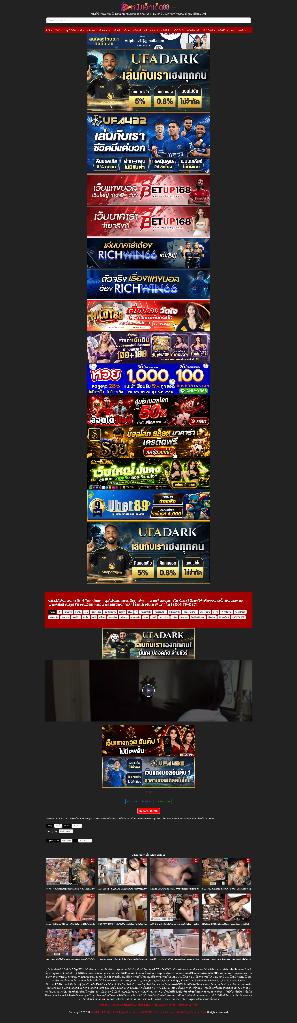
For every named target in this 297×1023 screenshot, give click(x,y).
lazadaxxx (66, 840)
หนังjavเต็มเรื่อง (190, 612)
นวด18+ (76, 617)
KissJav (211, 617)
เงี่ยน (130, 612)
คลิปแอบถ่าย (104, 30)
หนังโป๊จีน (165, 30)
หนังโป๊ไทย (223, 30)
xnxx (146, 617)
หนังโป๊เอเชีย (208, 30)
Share (133, 801)
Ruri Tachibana (197, 617)
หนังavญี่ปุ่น (205, 612)
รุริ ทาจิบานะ (226, 612)
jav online (164, 617)
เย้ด (86, 612)
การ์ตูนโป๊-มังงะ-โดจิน (73, 30)
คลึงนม (102, 617)
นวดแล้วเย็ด (240, 612)
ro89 (154, 617)
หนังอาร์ (154, 30)
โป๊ (59, 612)
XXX (57, 30)
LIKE (149, 792)
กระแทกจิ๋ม (135, 617)
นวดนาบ (65, 617)
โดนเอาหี (68, 612)
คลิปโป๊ (117, 30)
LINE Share (163, 801)
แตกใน (78, 612)
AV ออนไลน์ (224, 617)
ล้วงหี (215, 612)
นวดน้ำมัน (54, 617)
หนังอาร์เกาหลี (140, 30)
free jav (184, 617)
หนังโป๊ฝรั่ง (178, 30)
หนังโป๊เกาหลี (193, 30)
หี (136, 612)
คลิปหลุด (91, 30)
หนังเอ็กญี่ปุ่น (146, 612)
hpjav (174, 617)
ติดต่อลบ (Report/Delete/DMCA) (118, 1004)
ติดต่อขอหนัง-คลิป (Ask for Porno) (157, 1004)
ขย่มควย (124, 617)
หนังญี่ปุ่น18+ (160, 612)
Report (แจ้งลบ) (148, 810)
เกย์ (233, 30)
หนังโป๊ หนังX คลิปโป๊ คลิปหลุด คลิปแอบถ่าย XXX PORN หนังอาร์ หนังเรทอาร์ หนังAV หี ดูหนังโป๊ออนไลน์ (148, 1012)
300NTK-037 (238, 617)
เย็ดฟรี (122, 612)
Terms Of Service (187, 1004)
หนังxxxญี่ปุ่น (174, 612)
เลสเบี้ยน (242, 30)
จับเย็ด (85, 617)
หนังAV (126, 30)
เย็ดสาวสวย (96, 612)
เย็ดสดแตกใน (110, 612)
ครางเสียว (113, 617)
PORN (49, 30)
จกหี (94, 617)
